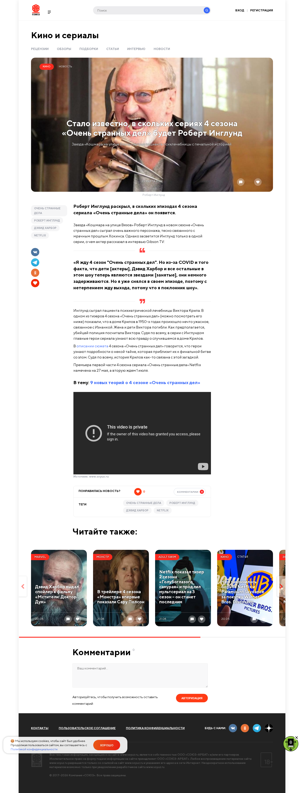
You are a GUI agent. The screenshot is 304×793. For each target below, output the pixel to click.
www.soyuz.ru (99, 476)
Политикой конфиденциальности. (34, 749)
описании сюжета (92, 346)
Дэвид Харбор (45, 228)
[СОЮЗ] (36, 760)
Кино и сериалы (65, 35)
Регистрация (261, 10)
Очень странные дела (47, 211)
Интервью (136, 49)
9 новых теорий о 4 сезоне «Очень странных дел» (145, 382)
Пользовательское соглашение (87, 728)
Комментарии (190, 491)
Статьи (112, 49)
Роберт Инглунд (47, 220)
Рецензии (40, 49)
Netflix (40, 235)
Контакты (39, 728)
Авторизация (191, 698)
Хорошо (106, 745)
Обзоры (64, 49)
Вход (239, 10)
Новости (162, 49)
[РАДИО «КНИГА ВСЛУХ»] (291, 743)
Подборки (88, 49)
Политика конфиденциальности (155, 728)
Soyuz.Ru (36, 9)
